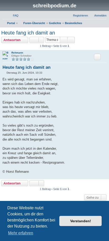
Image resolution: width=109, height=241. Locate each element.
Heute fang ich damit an (28, 33)
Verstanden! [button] (80, 221)
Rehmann (17, 52)
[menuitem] (13, 15)
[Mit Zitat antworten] (97, 57)
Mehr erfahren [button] (20, 233)
